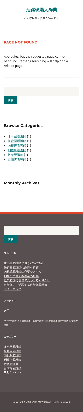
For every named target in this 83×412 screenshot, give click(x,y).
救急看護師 (15, 155)
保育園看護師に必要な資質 (21, 267)
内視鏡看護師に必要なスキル (23, 271)
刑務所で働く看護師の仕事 (21, 276)
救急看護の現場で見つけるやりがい (27, 280)
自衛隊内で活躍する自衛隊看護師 (25, 285)
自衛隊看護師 (17, 159)
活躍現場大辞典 (41, 9)
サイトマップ (12, 289)
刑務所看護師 (17, 150)
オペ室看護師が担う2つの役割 (23, 263)
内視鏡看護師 (17, 145)
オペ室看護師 (17, 136)
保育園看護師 (17, 141)
